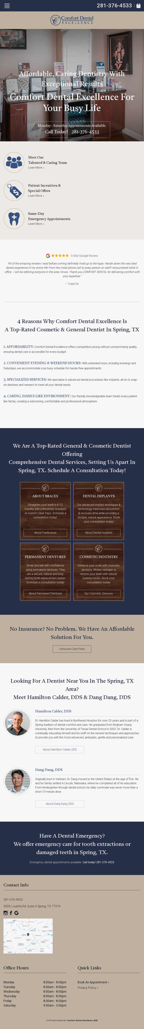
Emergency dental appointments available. (72, 862)
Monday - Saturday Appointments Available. (72, 126)
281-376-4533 (114, 5)
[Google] (16, 913)
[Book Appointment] (138, 5)
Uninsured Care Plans (72, 649)
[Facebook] (11, 913)
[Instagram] (6, 913)
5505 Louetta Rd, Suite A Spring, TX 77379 (32, 906)
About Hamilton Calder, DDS (60, 749)
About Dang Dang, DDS (60, 803)
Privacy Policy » (88, 987)
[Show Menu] (7, 5)
